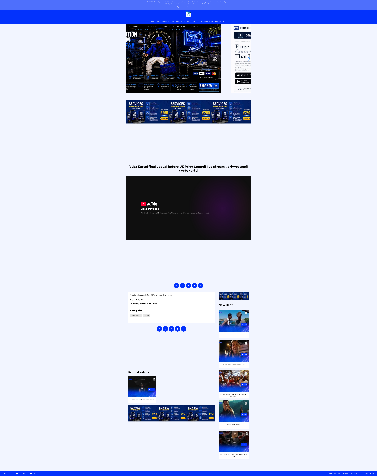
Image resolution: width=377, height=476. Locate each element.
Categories (166, 21)
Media (158, 21)
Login (225, 21)
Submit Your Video (206, 21)
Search (195, 21)
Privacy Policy (334, 473)
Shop (189, 21)
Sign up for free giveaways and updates (189, 7)
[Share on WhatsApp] (182, 285)
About (183, 21)
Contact (218, 21)
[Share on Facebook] (194, 285)
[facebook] (13, 474)
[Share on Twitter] (188, 285)
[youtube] (31, 474)
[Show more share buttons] (200, 285)
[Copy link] (176, 285)
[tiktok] (27, 474)
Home (152, 21)
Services (175, 21)
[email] (34, 474)
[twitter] (17, 474)
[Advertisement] (188, 144)
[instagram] (20, 474)
